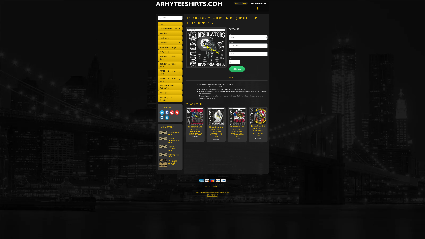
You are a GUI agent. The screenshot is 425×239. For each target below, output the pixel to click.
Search (207, 186)
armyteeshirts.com (211, 192)
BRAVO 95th (164, 52)
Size (230, 34)
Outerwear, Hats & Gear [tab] (168, 28)
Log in (237, 3)
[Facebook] (167, 112)
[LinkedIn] (167, 117)
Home (162, 24)
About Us (163, 92)
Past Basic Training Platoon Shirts (167, 86)
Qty (230, 59)
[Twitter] (161, 112)
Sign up (244, 3)
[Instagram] (161, 117)
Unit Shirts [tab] (164, 42)
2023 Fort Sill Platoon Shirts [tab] (168, 79)
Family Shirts (164, 38)
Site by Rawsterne (212, 194)
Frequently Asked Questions (166, 98)
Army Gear (163, 33)
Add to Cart (237, 69)
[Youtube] (177, 112)
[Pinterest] (172, 112)
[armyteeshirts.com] (189, 5)
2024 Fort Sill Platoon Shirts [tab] (168, 72)
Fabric (231, 50)
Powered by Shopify (212, 196)
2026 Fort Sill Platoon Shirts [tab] (168, 58)
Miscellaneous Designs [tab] (168, 47)
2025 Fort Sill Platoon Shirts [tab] (168, 65)
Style (231, 42)
